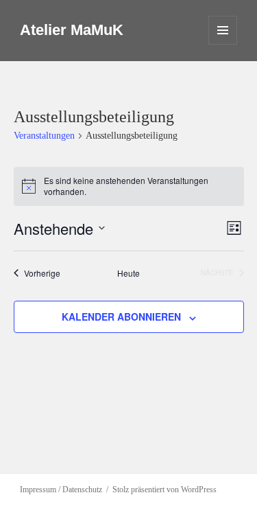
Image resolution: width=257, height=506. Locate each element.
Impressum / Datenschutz (61, 489)
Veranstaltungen (44, 135)
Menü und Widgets (223, 44)
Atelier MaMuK (71, 29)
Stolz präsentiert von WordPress (164, 489)
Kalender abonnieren (121, 316)
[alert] (129, 186)
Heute (128, 273)
